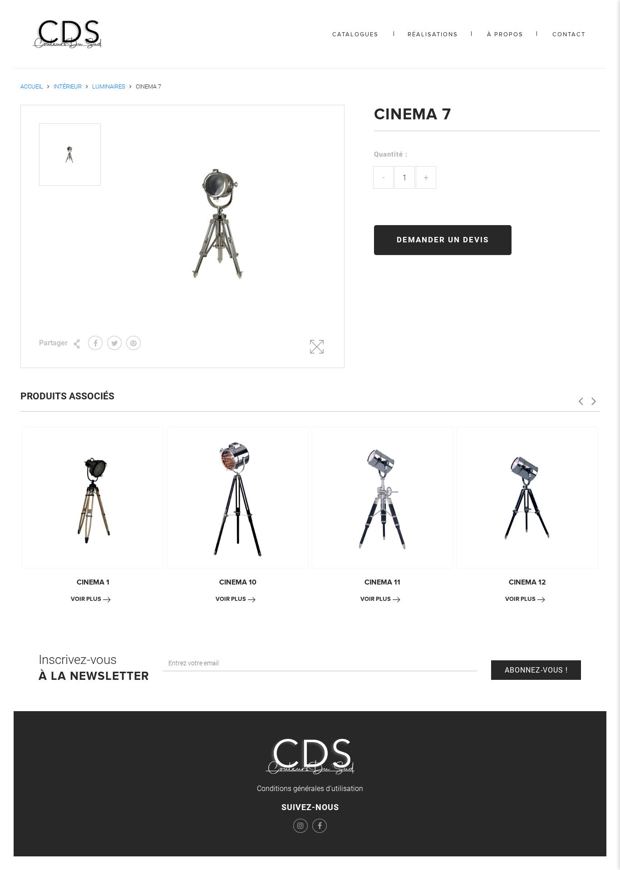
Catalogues (355, 34)
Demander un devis (443, 239)
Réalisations (433, 34)
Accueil (31, 86)
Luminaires (108, 86)
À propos (505, 34)
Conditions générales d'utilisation (310, 788)
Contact (569, 34)
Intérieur (68, 86)
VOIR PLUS (86, 599)
